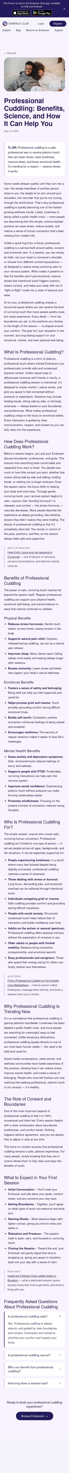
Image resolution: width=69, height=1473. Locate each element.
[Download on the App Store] (21, 13)
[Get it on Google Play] (42, 13)
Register (57, 23)
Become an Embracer (37, 30)
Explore (7, 30)
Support (59, 30)
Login (41, 23)
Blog (18, 30)
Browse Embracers (34, 1416)
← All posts (10, 53)
